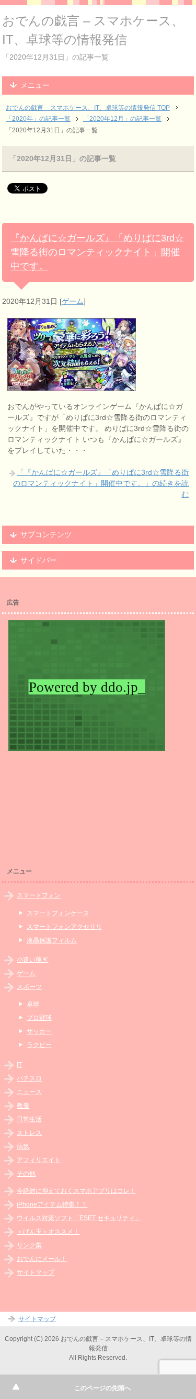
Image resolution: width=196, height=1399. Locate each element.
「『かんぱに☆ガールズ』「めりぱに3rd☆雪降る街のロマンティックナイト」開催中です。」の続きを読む (101, 483)
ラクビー (39, 1045)
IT (19, 1064)
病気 (23, 1146)
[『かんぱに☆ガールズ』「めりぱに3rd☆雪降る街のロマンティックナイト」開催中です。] (71, 385)
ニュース (29, 1092)
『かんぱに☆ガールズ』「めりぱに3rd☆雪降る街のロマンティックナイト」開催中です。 (97, 252)
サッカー (39, 1031)
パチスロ (29, 1078)
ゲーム (73, 301)
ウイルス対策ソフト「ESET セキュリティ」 (79, 1218)
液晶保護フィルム (52, 940)
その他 (26, 1173)
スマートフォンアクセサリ (64, 926)
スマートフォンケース (58, 913)
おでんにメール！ (42, 1258)
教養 (23, 1105)
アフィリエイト (39, 1160)
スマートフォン (39, 895)
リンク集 (29, 1245)
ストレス (29, 1132)
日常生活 (29, 1119)
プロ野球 (39, 1017)
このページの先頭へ (102, 1388)
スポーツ (29, 987)
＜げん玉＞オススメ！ (48, 1231)
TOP (88, 107)
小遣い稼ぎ (32, 959)
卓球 (33, 1004)
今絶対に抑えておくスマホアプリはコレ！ (76, 1191)
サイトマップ (35, 1272)
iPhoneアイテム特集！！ (52, 1204)
